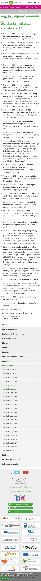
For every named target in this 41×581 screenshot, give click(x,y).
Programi (8, 7)
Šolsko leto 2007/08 (10, 439)
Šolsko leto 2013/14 (10, 416)
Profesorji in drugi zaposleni (13, 334)
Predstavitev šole (9, 329)
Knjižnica (5, 455)
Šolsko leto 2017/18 (10, 401)
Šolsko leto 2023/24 (10, 377)
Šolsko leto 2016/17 (10, 404)
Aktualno (33, 7)
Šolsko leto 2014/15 (10, 412)
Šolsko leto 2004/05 (10, 451)
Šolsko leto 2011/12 (10, 424)
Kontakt (29, 3)
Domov (3, 16)
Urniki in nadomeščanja (20, 504)
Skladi (4, 347)
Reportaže (25, 7)
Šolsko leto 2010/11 (10, 428)
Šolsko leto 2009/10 (10, 431)
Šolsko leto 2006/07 (10, 443)
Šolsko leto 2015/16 (10, 408)
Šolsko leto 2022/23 (10, 381)
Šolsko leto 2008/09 (10, 435)
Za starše (12, 11)
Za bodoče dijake (23, 11)
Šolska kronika (19, 16)
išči (38, 12)
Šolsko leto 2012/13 (10, 420)
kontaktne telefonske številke (21, 487)
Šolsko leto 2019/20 (10, 393)
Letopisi (5, 361)
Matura (5, 343)
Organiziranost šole (10, 338)
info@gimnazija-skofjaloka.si (21, 491)
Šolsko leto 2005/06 (10, 447)
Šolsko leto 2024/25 (10, 374)
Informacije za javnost (11, 459)
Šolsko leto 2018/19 (10, 397)
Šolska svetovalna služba (12, 356)
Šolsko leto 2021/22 (32, 16)
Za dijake (4, 11)
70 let (33, 11)
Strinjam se (5, 578)
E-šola (14, 508)
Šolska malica (16, 511)
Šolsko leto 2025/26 (10, 370)
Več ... (28, 575)
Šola (2, 7)
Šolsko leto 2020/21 (10, 389)
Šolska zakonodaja (10, 464)
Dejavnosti (16, 7)
